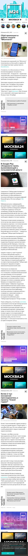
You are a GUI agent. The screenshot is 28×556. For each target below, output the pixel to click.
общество (3, 507)
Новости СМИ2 (4, 135)
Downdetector (5, 67)
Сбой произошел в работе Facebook (16, 101)
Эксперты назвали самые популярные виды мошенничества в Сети (16, 328)
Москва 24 (14, 20)
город (13, 507)
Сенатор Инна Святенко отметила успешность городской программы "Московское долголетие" (16, 499)
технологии (3, 111)
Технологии (15, 32)
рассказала (4, 477)
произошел (15, 91)
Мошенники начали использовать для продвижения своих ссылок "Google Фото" (16, 333)
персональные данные (16, 545)
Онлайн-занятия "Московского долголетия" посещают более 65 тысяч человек (16, 494)
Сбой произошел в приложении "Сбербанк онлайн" (15, 104)
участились (23, 302)
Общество (15, 391)
